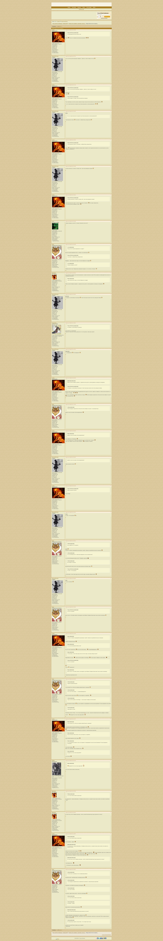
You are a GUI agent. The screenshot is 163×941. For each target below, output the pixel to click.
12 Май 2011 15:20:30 (72, 111)
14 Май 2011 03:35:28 (72, 791)
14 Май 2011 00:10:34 (72, 760)
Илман (53, 760)
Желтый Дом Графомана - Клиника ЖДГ (60, 23)
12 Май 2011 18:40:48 (72, 244)
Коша (53, 244)
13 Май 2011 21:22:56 (72, 633)
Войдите (58, 21)
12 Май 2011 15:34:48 (72, 166)
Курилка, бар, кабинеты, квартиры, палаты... (77, 23)
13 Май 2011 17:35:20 (72, 404)
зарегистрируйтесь (64, 21)
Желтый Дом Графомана (102, 13)
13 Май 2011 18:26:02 (72, 457)
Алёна (53, 430)
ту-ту (53, 221)
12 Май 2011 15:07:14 (72, 56)
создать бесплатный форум (106, 934)
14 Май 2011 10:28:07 (72, 833)
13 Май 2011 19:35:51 (72, 512)
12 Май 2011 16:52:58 (72, 221)
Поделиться (67, 56)
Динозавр (54, 273)
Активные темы (81, 9)
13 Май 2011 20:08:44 (72, 578)
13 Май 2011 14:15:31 (72, 349)
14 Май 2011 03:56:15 (72, 812)
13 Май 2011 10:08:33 (72, 294)
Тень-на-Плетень (55, 56)
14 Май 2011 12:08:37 (72, 869)
